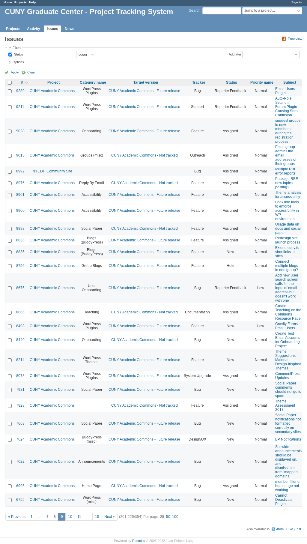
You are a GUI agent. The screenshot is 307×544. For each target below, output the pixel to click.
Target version (145, 82)
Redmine (138, 541)
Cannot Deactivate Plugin (284, 499)
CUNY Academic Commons (52, 91)
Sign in (296, 2)
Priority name (261, 82)
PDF (299, 529)
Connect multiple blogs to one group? (286, 265)
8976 (20, 183)
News (69, 29)
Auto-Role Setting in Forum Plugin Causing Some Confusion (287, 106)
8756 (20, 266)
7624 (20, 439)
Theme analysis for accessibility (288, 194)
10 (70, 517)
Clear (31, 72)
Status (18, 54)
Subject (289, 82)
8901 (20, 195)
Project (53, 82)
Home (8, 2)
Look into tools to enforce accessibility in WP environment (287, 210)
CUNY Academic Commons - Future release (144, 91)
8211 (20, 360)
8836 (20, 240)
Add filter (235, 54)
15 (97, 517)
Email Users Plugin (285, 91)
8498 (20, 326)
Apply (15, 72)
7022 (20, 461)
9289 (20, 91)
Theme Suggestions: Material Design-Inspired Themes (288, 359)
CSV (289, 529)
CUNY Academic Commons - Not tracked (144, 155)
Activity (33, 29)
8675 (20, 288)
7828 (20, 405)
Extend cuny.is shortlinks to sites (287, 252)
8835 (20, 252)
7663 (20, 423)
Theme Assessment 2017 (285, 405)
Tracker (198, 82)
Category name (93, 82)
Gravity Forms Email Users (286, 326)
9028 (20, 131)
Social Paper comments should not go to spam (288, 389)
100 (175, 517)
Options (18, 62)
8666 (20, 312)
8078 (20, 376)
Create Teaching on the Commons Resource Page (288, 312)
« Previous (16, 517)
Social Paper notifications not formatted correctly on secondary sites (288, 423)
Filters (17, 47)
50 (168, 517)
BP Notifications (288, 439)
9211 (20, 107)
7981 (20, 389)
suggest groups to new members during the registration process (287, 131)
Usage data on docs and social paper (288, 228)
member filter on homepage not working (288, 486)
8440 (20, 340)
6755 (20, 500)
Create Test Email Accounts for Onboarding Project (287, 339)
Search (195, 10)
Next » (109, 517)
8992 (20, 171)
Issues (52, 29)
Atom (280, 529)
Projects (20, 2)
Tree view (295, 38)
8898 (20, 228)
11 (79, 517)
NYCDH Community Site (52, 171)
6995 (20, 486)
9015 (20, 155)
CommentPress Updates (287, 376)
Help (32, 2)
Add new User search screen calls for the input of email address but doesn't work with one (286, 288)
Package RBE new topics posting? (286, 183)
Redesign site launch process (287, 240)
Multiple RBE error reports (286, 171)
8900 (20, 210)
